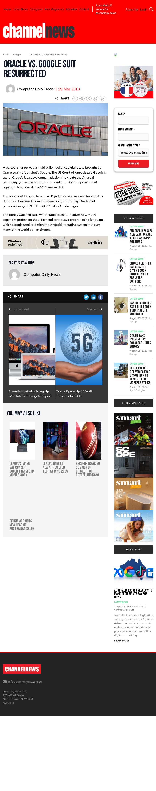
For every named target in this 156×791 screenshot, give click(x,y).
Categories (36, 9)
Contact (84, 9)
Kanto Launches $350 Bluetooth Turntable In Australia (140, 308)
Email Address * (126, 129)
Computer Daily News (42, 274)
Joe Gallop (139, 606)
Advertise (71, 9)
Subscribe (133, 163)
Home (7, 9)
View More (122, 415)
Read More (122, 640)
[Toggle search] (151, 9)
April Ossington (138, 390)
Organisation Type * (129, 145)
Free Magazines (54, 9)
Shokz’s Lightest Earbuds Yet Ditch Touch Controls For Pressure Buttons (141, 272)
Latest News (20, 9)
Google (17, 54)
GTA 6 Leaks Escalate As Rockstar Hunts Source (140, 341)
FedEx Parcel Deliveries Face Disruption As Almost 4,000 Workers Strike (140, 375)
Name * (122, 113)
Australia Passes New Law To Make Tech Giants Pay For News (141, 236)
